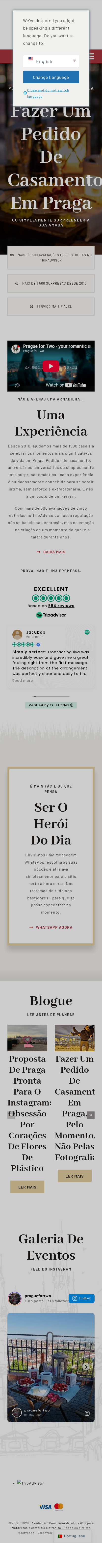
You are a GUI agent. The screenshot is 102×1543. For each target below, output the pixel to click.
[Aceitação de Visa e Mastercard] (51, 1502)
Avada (36, 1523)
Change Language (51, 76)
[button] (11, 1115)
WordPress (19, 1527)
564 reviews (61, 605)
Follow (85, 1298)
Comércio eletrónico (46, 1527)
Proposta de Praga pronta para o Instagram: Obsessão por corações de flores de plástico (29, 1114)
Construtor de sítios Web (67, 1523)
